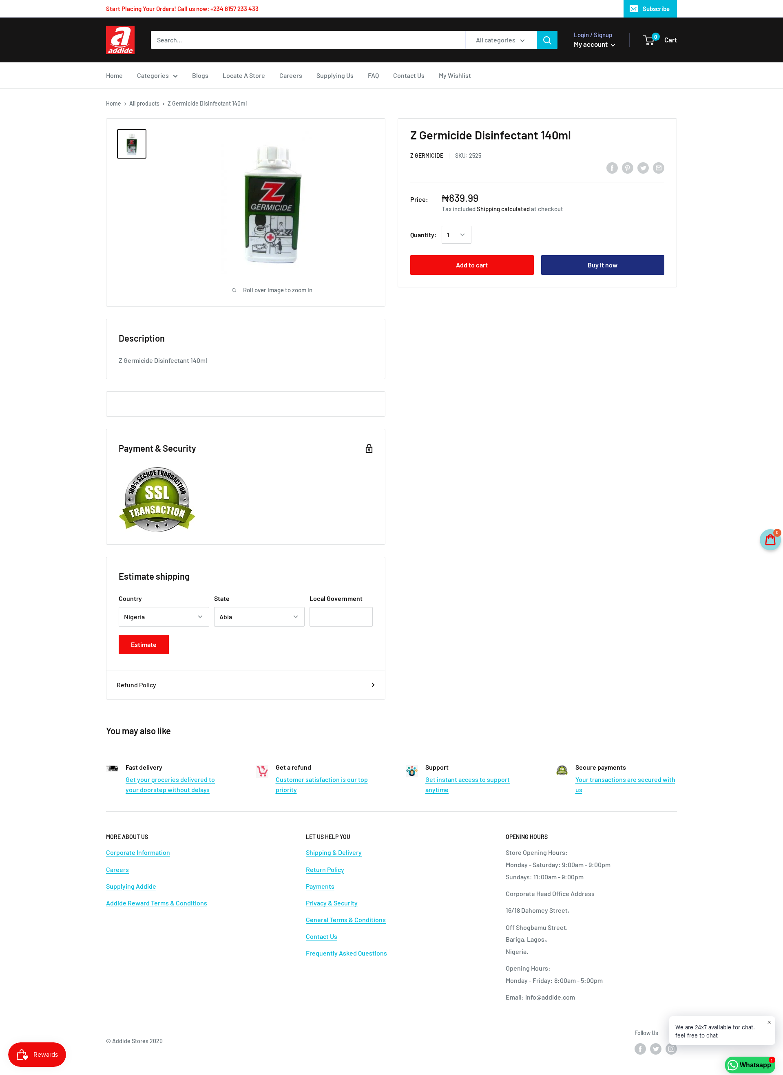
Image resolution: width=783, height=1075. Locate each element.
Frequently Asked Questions (346, 953)
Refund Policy (136, 685)
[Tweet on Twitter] (643, 167)
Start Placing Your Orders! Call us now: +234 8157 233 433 (182, 8)
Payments (320, 886)
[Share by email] (658, 167)
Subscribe (656, 8)
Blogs (200, 75)
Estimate (144, 644)
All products (144, 103)
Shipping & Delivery (334, 852)
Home (114, 75)
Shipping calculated (503, 208)
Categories (153, 75)
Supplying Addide (131, 886)
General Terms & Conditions (346, 919)
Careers (290, 75)
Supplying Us (335, 75)
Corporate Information (138, 852)
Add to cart (472, 265)
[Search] (547, 40)
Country (130, 598)
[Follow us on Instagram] (671, 1049)
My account (591, 44)
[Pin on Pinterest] (627, 167)
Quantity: (423, 234)
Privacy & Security (332, 903)
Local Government (336, 598)
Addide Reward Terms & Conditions (156, 903)
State (222, 598)
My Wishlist (455, 75)
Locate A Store (244, 75)
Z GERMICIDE (426, 155)
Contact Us (409, 75)
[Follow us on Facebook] (640, 1049)
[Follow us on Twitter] (655, 1049)
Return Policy (325, 869)
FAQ (373, 75)
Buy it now (602, 265)
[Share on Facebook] (612, 167)
